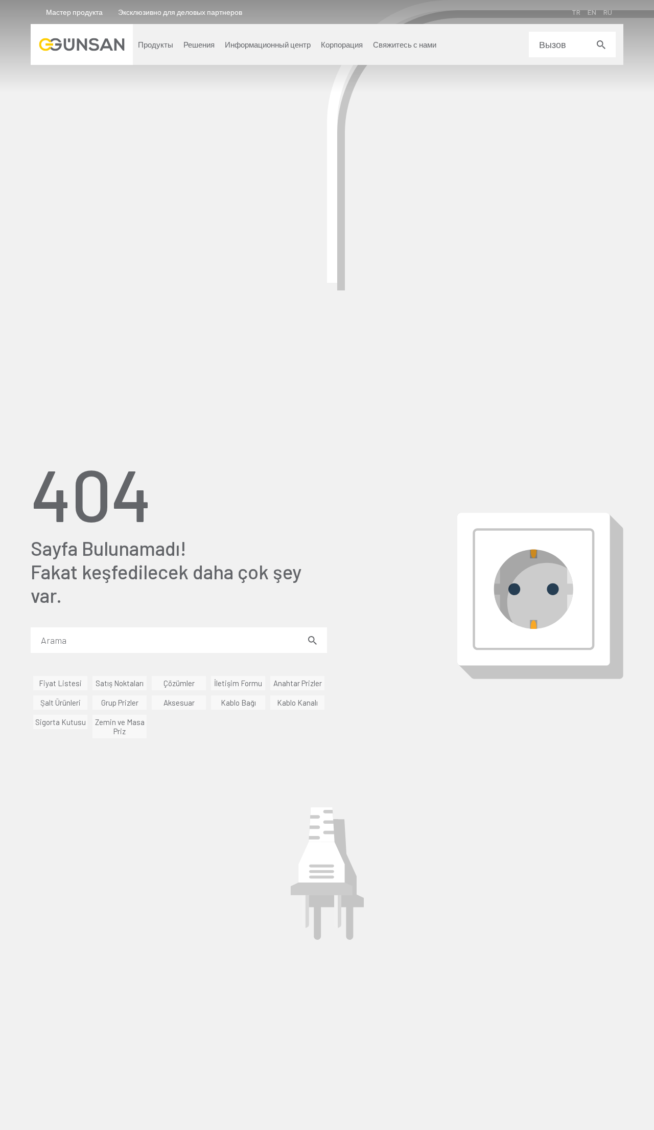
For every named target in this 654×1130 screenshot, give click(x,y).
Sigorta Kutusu (60, 722)
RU (607, 12)
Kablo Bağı (238, 702)
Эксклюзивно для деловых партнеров (180, 12)
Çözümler (179, 683)
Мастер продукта (74, 12)
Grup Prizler (119, 702)
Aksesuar (179, 702)
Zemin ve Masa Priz (120, 726)
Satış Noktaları (120, 683)
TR (576, 12)
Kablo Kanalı (297, 702)
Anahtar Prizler (297, 683)
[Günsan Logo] (82, 44)
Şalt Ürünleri (60, 702)
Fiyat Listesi (60, 683)
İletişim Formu (238, 683)
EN (592, 12)
